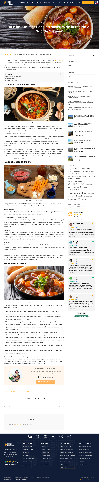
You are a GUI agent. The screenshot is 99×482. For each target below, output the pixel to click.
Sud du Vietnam (58, 60)
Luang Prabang (84, 179)
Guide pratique (48, 2)
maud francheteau (78, 260)
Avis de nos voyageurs (28, 461)
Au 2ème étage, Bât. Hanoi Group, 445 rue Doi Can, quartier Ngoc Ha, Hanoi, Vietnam (11, 451)
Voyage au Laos (88, 196)
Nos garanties (26, 452)
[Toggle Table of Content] (61, 74)
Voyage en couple (45, 455)
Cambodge (71, 72)
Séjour (70, 187)
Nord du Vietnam (77, 181)
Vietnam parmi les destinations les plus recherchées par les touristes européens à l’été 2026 (80, 103)
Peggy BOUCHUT (78, 224)
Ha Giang (70, 173)
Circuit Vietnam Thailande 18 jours (82, 140)
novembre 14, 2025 (34, 23)
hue (76, 176)
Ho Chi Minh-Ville (83, 173)
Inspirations (35, 2)
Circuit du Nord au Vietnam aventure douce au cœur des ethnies (83, 124)
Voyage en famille (82, 201)
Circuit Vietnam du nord (65, 461)
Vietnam (70, 23)
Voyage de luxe (45, 446)
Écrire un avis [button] (78, 219)
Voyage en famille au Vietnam (74, 204)
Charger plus (81, 313)
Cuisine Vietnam (76, 171)
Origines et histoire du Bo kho (13, 76)
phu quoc (84, 181)
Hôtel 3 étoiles (82, 176)
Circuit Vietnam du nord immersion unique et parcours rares (83, 132)
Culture (82, 171)
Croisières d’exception (46, 458)
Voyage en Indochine (65, 464)
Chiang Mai (70, 169)
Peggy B (75, 242)
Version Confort (73, 190)
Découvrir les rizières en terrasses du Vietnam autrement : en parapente (80, 87)
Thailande (70, 76)
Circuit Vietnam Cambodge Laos (67, 455)
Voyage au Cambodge (75, 196)
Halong (73, 173)
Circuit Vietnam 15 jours (65, 446)
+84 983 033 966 (9, 456)
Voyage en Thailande (76, 207)
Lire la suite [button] (72, 236)
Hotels (72, 176)
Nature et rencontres (46, 461)
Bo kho (6, 391)
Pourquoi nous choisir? (28, 449)
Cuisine (58, 23)
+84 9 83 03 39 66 (47, 377)
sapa (91, 184)
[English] (96, 3)
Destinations (24, 2)
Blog (58, 2)
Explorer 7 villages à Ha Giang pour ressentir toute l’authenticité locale (80, 108)
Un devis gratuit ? (88, 2)
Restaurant (87, 184)
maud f (75, 278)
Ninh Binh (70, 181)
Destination (64, 23)
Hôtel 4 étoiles (91, 176)
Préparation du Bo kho (11, 80)
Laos (69, 69)
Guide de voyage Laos (84, 449)
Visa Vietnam (82, 461)
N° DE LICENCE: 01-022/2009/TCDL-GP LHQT (16, 479)
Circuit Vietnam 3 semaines (66, 449)
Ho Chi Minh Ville (90, 173)
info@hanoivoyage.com (11, 454)
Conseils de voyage (82, 169)
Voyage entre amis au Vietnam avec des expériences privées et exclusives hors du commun (84, 116)
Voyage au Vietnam (77, 199)
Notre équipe (26, 455)
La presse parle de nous (28, 458)
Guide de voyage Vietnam (85, 446)
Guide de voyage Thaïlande (85, 455)
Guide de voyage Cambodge (85, 452)
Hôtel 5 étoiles (72, 179)
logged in (18, 424)
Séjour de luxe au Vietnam (66, 458)
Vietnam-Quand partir (91, 193)
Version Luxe (82, 190)
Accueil (6, 54)
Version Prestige (73, 193)
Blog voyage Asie (83, 464)
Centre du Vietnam (83, 165)
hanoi (77, 173)
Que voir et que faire (76, 184)
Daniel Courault (77, 296)
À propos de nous (69, 2)
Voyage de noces (45, 452)
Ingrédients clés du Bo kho (12, 78)
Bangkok (70, 165)
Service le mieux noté (11, 463)
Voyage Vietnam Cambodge (66, 452)
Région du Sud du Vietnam (17, 391)
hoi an (69, 176)
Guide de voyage (89, 171)
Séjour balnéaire (45, 464)
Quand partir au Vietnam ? (85, 458)
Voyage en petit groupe (65, 467)
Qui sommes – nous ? (28, 446)
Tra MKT (45, 23)
